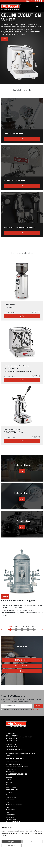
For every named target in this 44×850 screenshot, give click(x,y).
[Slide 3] (23, 81)
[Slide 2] (20, 81)
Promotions (9, 792)
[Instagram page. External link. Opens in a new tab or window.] (37, 1)
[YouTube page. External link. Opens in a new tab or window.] (42, 1)
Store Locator (10, 800)
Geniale (8, 779)
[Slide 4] (27, 81)
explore (22, 138)
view (4, 39)
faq (23, 671)
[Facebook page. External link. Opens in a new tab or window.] (35, 1)
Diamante (9, 782)
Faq (7, 807)
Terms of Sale (10, 810)
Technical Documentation (14, 805)
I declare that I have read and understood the (21, 709)
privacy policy (36, 709)
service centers (22, 660)
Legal (8, 812)
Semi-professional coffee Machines (17, 767)
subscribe (38, 705)
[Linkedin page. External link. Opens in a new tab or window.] (40, 1)
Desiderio (9, 777)
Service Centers (11, 797)
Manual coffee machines (14, 764)
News (7, 802)
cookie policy (10, 817)
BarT (7, 784)
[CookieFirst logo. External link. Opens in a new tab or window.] (2, 825)
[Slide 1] (16, 81)
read (22, 471)
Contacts (9, 795)
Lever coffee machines (13, 762)
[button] (2, 629)
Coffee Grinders (11, 769)
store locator (22, 665)
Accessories (10, 772)
